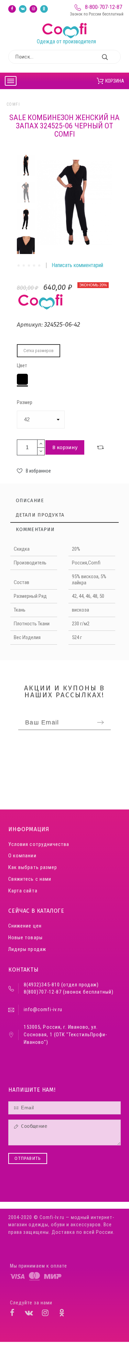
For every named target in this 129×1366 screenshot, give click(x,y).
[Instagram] (33, 9)
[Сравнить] (100, 447)
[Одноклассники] (44, 9)
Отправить (27, 1158)
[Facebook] (12, 9)
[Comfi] (66, 23)
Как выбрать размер (32, 867)
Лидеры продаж (27, 949)
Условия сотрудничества (38, 844)
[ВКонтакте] (22, 9)
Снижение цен (24, 926)
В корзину (64, 447)
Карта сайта (22, 891)
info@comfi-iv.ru (43, 1010)
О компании (22, 856)
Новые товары (25, 938)
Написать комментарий (77, 265)
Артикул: (30, 324)
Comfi (13, 104)
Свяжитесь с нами (29, 879)
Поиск (112, 57)
